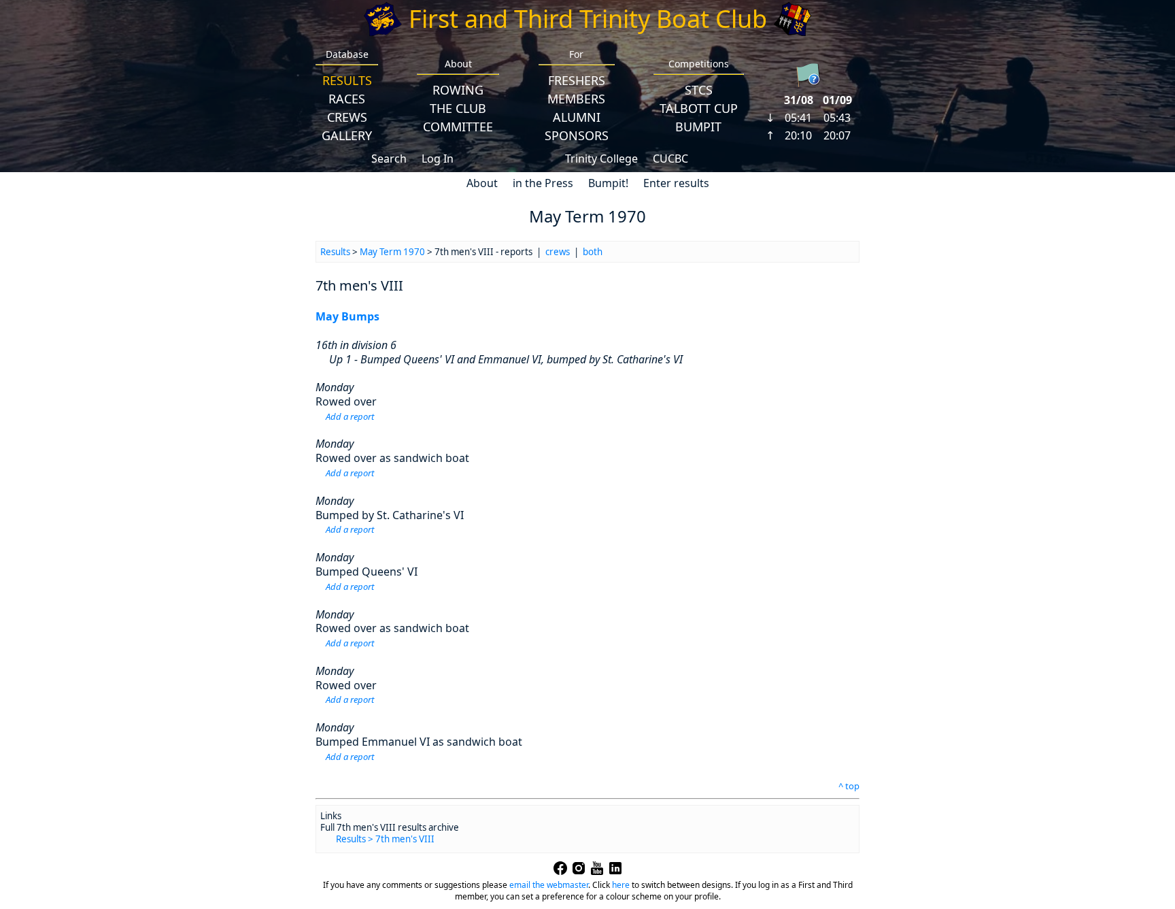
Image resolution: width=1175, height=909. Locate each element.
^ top (848, 786)
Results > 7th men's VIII (385, 839)
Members (576, 98)
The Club (458, 108)
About (482, 183)
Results (347, 80)
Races (346, 98)
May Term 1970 (392, 252)
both (592, 252)
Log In (438, 158)
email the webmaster (548, 885)
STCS (699, 90)
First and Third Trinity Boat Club (588, 18)
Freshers (576, 80)
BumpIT (698, 126)
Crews (347, 117)
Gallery (347, 135)
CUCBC (670, 158)
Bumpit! (608, 183)
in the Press (543, 183)
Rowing (457, 90)
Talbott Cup (699, 108)
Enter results (676, 183)
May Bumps (347, 316)
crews (557, 252)
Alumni (576, 117)
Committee (458, 126)
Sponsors (577, 135)
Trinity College (601, 158)
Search (389, 158)
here (621, 885)
